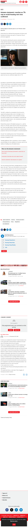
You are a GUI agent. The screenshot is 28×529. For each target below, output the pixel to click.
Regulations (17, 221)
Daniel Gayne (21, 388)
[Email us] (21, 510)
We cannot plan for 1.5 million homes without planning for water (17, 273)
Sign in (10, 21)
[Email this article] (10, 24)
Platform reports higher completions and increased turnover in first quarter (17, 283)
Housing (13, 219)
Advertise (22, 515)
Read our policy (13, 521)
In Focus (10, 383)
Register (17, 330)
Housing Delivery (6, 221)
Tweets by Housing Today (6, 417)
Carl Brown (4, 19)
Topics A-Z (4, 493)
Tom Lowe (21, 296)
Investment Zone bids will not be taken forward (12, 156)
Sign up (4, 251)
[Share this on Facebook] (2, 24)
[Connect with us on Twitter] (11, 510)
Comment (10, 271)
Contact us (16, 515)
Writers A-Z (5, 495)
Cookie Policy (20, 517)
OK (14, 524)
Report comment (12, 374)
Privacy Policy (12, 517)
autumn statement (6, 219)
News (2, 9)
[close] (27, 21)
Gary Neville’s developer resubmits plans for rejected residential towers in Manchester (17, 293)
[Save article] (26, 24)
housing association (20, 219)
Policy (12, 221)
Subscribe (4, 500)
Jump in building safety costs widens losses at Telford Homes (16, 404)
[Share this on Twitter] (4, 24)
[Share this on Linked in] (7, 24)
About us (5, 517)
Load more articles (14, 301)
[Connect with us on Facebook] (7, 510)
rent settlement (6, 223)
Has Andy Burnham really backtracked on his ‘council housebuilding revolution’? (17, 385)
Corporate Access (6, 497)
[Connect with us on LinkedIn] (16, 510)
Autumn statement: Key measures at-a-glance (12, 159)
